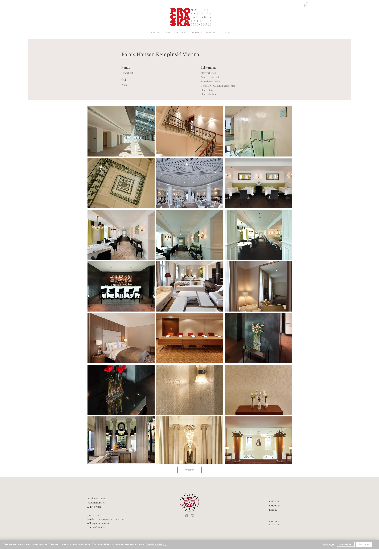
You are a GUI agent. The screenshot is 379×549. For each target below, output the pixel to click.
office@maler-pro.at (98, 523)
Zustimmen (364, 544)
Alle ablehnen (345, 544)
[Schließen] (375, 544)
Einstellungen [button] (328, 544)
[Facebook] (187, 516)
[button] (306, 5)
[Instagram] (192, 516)
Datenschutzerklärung (156, 544)
